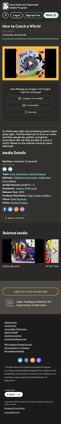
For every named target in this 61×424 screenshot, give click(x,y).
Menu (49, 15)
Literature (22, 174)
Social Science (37, 174)
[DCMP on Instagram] (32, 360)
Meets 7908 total (26, 188)
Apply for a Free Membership (30, 291)
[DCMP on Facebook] (26, 360)
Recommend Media (14, 351)
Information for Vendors (17, 348)
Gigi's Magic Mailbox (39, 195)
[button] (4, 209)
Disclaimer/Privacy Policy (14, 408)
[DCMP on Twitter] (20, 360)
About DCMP (11, 332)
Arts (12, 174)
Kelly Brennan (19, 199)
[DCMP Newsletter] (38, 360)
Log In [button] (16, 15)
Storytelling (9, 181)
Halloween (44, 177)
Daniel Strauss (19, 202)
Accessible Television (15, 329)
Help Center (10, 322)
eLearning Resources (15, 339)
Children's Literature (25, 177)
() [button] (36, 91)
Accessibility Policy (12, 412)
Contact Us (10, 325)
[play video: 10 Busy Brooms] (23, 262)
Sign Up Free (33, 15)
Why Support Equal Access (18, 344)
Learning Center (13, 335)
